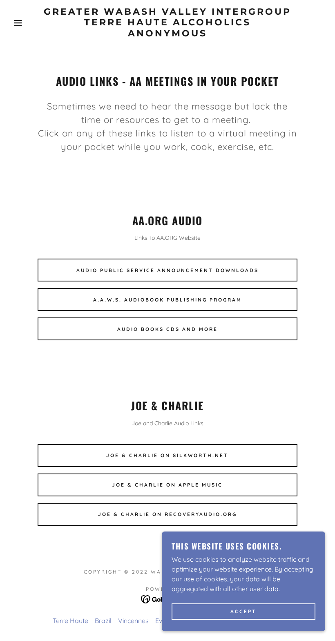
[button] (17, 23)
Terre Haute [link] (70, 620)
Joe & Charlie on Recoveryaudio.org (167, 514)
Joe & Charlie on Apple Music (167, 485)
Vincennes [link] (133, 620)
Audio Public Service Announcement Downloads (167, 270)
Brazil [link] (103, 620)
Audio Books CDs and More (167, 329)
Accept (243, 612)
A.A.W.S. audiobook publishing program (167, 300)
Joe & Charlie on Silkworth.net (167, 455)
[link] (167, 34)
